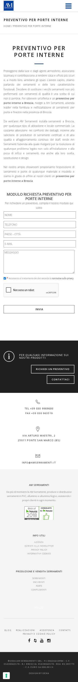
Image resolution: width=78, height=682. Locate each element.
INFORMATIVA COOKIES (39, 553)
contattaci (60, 379)
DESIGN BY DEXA (39, 673)
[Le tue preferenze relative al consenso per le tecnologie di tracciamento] (6, 675)
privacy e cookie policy (39, 634)
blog (8, 630)
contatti (64, 630)
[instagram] (49, 641)
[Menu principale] (68, 6)
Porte (39, 585)
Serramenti (39, 578)
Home (7, 26)
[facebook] (30, 641)
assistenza (47, 630)
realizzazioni (25, 630)
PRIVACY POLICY (39, 549)
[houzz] (36, 641)
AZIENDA (39, 542)
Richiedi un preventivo (52, 369)
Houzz (39, 608)
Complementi (39, 589)
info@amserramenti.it (39, 462)
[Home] (9, 6)
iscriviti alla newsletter (39, 546)
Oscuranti (39, 582)
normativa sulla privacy (62, 278)
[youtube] (42, 641)
